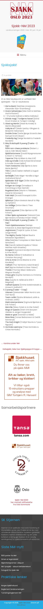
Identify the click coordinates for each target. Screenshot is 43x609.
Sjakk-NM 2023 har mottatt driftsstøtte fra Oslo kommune (21, 502)
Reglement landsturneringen (12, 589)
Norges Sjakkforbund (9, 585)
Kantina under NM (10, 343)
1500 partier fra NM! (9, 555)
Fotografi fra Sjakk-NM (10, 570)
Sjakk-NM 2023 (23, 26)
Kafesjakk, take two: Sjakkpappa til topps (22, 349)
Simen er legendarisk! (9, 559)
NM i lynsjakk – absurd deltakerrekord (16, 566)
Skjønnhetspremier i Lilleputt (12, 563)
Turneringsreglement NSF (11, 593)
